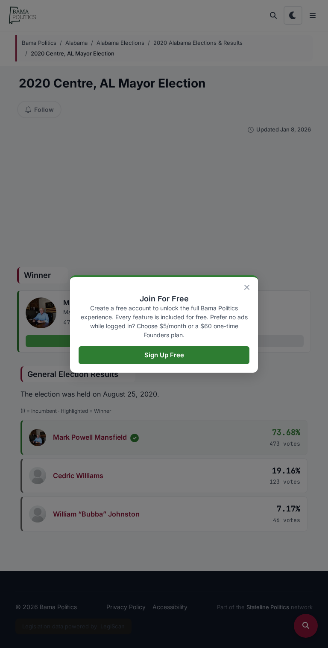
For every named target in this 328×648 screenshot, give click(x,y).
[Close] (247, 287)
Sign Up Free (164, 355)
